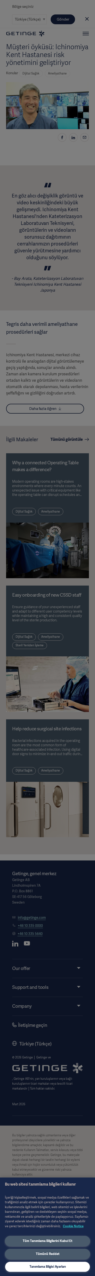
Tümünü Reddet (47, 1254)
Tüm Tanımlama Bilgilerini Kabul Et (47, 1241)
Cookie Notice (73, 1226)
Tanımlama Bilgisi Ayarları (47, 1266)
